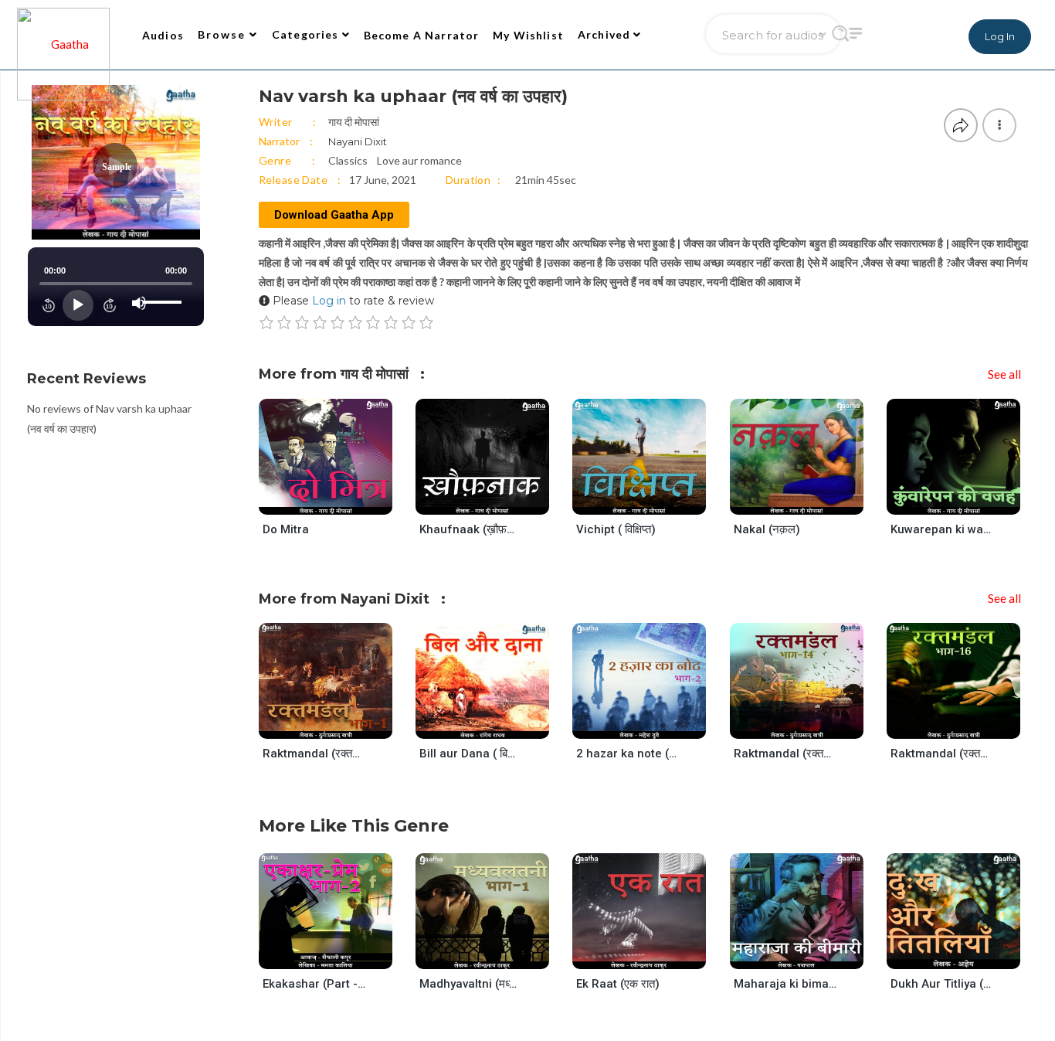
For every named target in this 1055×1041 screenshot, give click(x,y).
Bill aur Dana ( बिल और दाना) (470, 753)
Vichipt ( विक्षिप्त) (616, 529)
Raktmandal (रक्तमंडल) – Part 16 (941, 753)
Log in (329, 301)
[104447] (338, 954)
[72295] (652, 500)
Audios (163, 35)
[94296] (652, 725)
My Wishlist (528, 35)
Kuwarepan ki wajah (941, 529)
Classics (348, 160)
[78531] (495, 954)
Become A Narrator (422, 35)
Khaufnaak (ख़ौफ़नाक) (470, 529)
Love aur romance (419, 160)
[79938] (810, 725)
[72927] (810, 500)
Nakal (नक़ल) (767, 529)
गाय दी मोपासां (353, 121)
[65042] (652, 954)
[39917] (495, 725)
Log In (1000, 36)
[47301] (810, 954)
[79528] (338, 725)
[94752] (966, 500)
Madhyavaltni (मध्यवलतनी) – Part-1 (470, 984)
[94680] (338, 500)
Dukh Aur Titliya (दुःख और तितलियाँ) (941, 984)
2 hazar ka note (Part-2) (627, 753)
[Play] (78, 305)
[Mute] (139, 303)
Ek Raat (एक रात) (618, 984)
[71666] (495, 500)
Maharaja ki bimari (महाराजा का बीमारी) (785, 984)
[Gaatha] (62, 35)
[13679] (966, 954)
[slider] (164, 289)
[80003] (966, 725)
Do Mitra (286, 529)
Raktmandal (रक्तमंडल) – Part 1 (314, 753)
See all (1004, 374)
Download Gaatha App (334, 215)
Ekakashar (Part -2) (314, 984)
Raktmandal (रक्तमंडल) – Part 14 (785, 753)
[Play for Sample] (310, 499)
